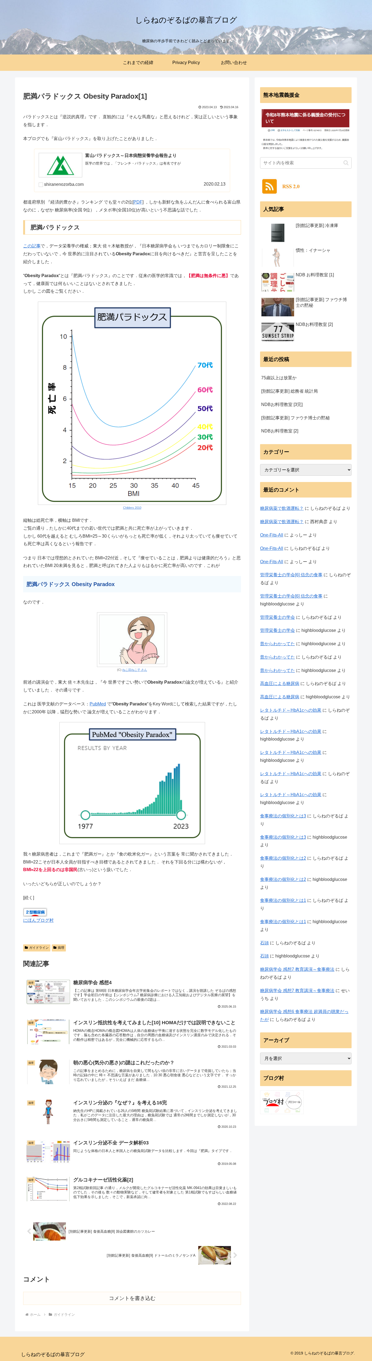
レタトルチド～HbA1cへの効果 (290, 710)
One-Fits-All (271, 535)
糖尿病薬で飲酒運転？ (282, 508)
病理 (61, 948)
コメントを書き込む (132, 1298)
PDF (137, 202)
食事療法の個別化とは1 (283, 900)
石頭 (264, 943)
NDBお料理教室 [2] (279, 431)
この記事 (32, 246)
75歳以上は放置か (279, 377)
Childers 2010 (132, 507)
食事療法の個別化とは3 (283, 816)
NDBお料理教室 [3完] (282, 404)
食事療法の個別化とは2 (283, 858)
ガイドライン (39, 948)
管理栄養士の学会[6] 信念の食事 (291, 574)
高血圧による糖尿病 (279, 683)
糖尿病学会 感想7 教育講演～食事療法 (297, 969)
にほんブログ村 (38, 920)
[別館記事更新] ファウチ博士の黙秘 (295, 418)
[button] (346, 163)
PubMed (98, 704)
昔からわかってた (277, 643)
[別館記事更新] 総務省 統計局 (289, 391)
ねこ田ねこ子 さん (134, 669)
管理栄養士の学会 (277, 617)
